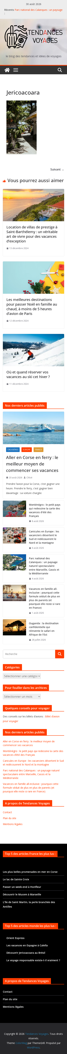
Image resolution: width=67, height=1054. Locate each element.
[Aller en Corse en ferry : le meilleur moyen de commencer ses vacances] (33, 428)
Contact (7, 812)
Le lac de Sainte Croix (16, 879)
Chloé (29, 477)
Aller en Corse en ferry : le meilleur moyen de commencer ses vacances (32, 463)
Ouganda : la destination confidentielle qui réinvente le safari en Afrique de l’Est (44, 629)
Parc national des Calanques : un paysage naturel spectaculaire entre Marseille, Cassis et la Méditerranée (44, 566)
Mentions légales (13, 824)
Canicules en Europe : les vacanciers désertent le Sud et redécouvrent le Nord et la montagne (44, 537)
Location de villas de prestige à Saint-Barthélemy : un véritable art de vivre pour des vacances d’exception (32, 234)
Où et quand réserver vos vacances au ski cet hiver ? (28, 374)
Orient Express (15, 938)
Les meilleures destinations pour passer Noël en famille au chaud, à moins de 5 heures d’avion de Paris (31, 306)
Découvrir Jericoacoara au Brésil (25, 952)
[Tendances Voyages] (7, 70)
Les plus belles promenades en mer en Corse (30, 871)
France (38, 449)
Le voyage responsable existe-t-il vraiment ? (33, 960)
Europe (26, 449)
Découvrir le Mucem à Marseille (22, 894)
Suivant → (57, 169)
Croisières (13, 449)
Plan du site (9, 818)
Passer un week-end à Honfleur (22, 887)
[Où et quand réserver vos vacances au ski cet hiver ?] (33, 336)
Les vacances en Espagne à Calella (27, 945)
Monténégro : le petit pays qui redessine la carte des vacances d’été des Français (44, 510)
